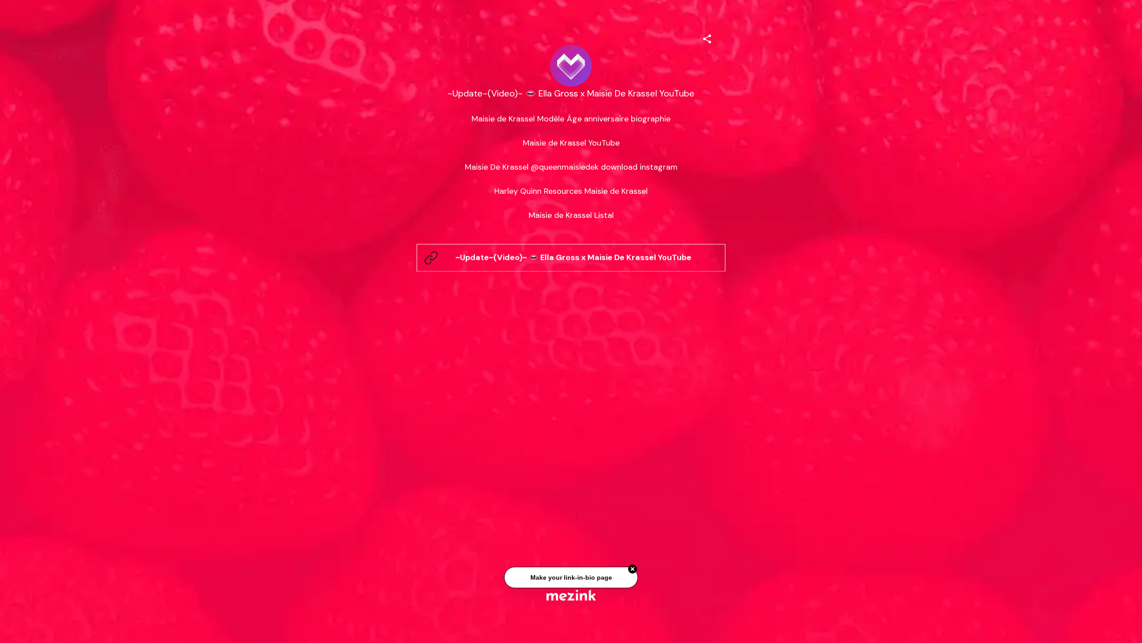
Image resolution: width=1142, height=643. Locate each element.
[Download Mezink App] (571, 595)
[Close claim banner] (632, 570)
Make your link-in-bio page (571, 578)
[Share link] (707, 37)
